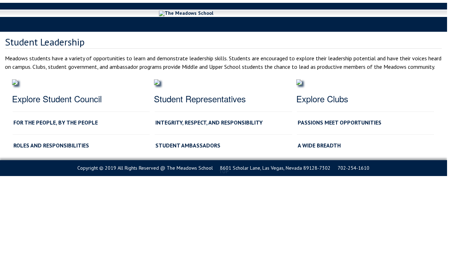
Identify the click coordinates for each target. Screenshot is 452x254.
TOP (223, 171)
